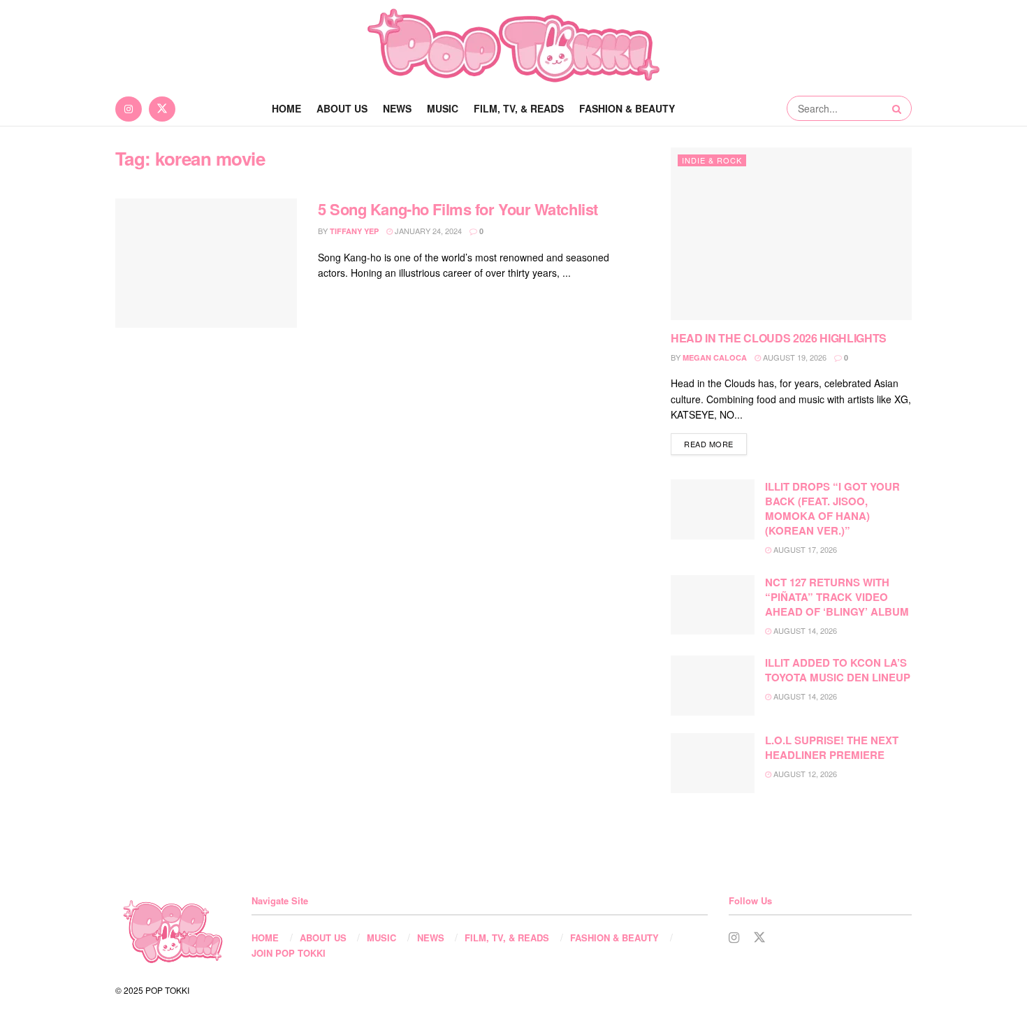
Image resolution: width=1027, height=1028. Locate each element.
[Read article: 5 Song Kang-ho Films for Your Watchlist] (206, 263)
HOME (265, 937)
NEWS (397, 108)
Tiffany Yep (354, 231)
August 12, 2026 (804, 773)
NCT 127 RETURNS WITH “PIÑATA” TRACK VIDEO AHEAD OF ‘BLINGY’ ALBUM (837, 596)
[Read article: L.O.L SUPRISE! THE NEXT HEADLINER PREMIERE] (713, 763)
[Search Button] (898, 108)
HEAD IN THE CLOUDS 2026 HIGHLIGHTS (779, 338)
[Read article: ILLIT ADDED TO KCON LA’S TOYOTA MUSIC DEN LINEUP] (713, 686)
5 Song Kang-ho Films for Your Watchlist (458, 209)
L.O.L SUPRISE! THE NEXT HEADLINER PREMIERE (831, 747)
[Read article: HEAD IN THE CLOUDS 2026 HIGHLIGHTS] (791, 233)
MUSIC (442, 108)
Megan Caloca (715, 357)
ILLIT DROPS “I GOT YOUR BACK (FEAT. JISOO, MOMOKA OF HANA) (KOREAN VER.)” (832, 508)
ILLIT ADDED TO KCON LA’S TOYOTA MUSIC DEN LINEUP (837, 670)
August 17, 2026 (804, 549)
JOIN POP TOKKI (289, 953)
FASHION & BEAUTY (627, 108)
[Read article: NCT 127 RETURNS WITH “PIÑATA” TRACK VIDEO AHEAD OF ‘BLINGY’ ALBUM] (713, 605)
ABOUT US (341, 108)
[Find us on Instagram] (128, 108)
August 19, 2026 (793, 357)
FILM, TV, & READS (519, 108)
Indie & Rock (712, 160)
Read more (715, 443)
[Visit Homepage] (513, 45)
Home (286, 108)
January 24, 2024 (427, 230)
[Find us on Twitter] (162, 108)
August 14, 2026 (804, 630)
